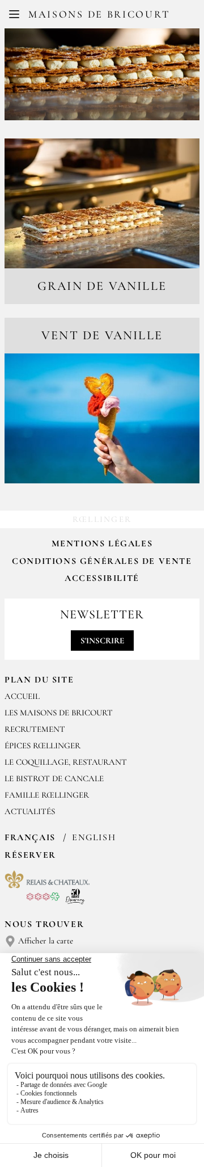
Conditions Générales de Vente (102, 561)
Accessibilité (102, 578)
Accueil (22, 696)
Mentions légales (102, 543)
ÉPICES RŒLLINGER (42, 745)
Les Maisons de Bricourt (59, 712)
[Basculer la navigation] (14, 14)
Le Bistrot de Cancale (54, 778)
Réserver (30, 855)
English (94, 837)
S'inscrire (102, 640)
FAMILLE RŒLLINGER (47, 795)
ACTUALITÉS (30, 811)
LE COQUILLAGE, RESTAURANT (66, 762)
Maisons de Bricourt (98, 14)
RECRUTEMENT (35, 729)
